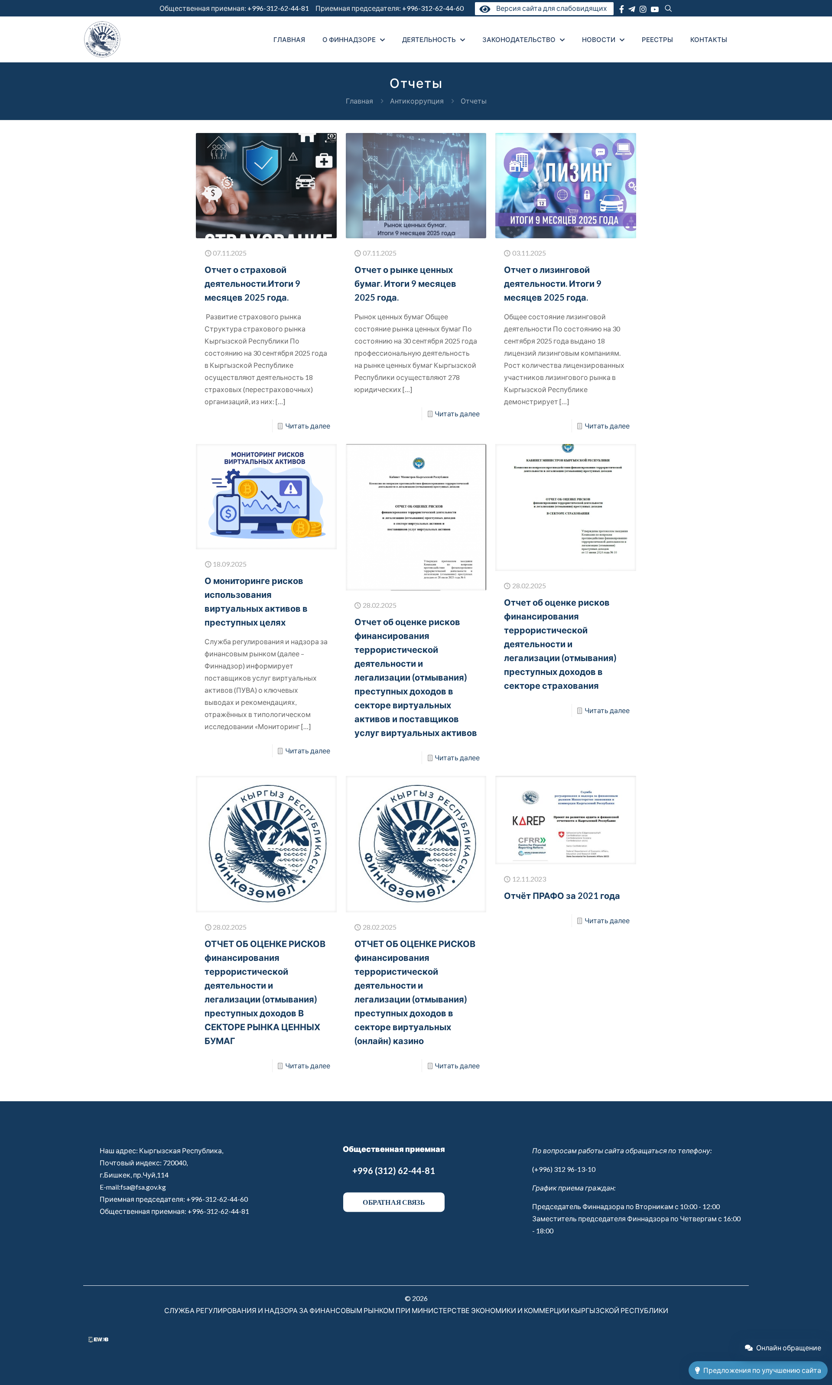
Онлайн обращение (788, 1347)
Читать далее (307, 426)
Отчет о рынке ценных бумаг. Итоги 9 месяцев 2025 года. (405, 283)
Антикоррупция (417, 101)
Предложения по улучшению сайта (762, 1370)
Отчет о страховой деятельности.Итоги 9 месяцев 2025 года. (252, 283)
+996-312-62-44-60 (433, 8)
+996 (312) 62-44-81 (393, 1170)
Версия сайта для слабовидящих (550, 8)
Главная (359, 101)
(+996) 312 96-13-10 (563, 1169)
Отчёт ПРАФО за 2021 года (562, 895)
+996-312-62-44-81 (278, 8)
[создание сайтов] (98, 1340)
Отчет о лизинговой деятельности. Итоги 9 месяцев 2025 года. (552, 283)
